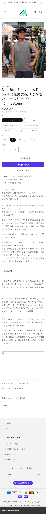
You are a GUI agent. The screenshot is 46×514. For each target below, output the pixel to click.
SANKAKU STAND (14, 502)
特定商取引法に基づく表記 (15, 449)
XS (6, 140)
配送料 (8, 112)
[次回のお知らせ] (41, 3)
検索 (6, 429)
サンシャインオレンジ (30, 131)
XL (35, 140)
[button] (4, 12)
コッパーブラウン (12, 125)
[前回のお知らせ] (4, 3)
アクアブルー (10, 131)
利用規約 (27, 505)
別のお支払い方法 (23, 170)
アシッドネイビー (33, 120)
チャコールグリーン (12, 120)
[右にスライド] (28, 82)
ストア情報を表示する (13, 183)
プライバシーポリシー (13, 444)
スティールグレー (32, 125)
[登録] (38, 474)
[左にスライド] (17, 82)
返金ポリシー (10, 459)
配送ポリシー (10, 454)
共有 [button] (6, 405)
